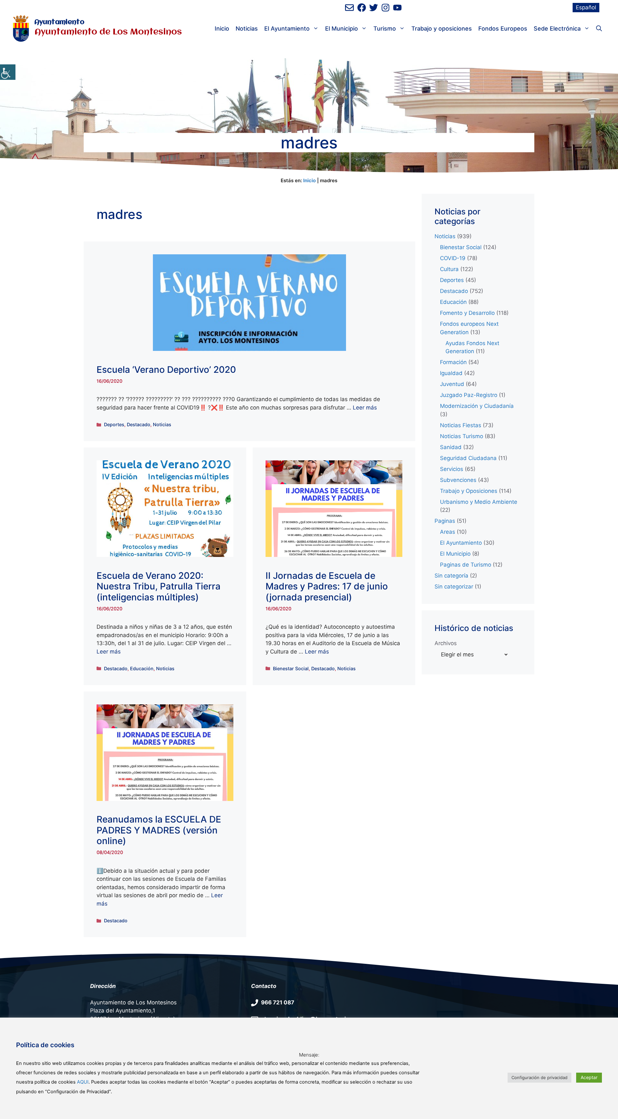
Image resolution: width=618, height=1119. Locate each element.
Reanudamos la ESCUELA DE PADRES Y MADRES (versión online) (159, 830)
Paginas (445, 521)
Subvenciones (458, 480)
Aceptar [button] (589, 1077)
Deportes (114, 424)
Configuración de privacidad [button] (539, 1077)
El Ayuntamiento (287, 28)
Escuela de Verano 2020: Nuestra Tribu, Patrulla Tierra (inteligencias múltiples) (158, 586)
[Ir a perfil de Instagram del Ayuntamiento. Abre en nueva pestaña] (385, 7)
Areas (447, 532)
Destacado (138, 424)
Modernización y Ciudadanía (477, 406)
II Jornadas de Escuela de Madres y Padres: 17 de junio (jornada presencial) (327, 586)
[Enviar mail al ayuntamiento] (349, 7)
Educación (142, 668)
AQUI (83, 1082)
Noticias (247, 28)
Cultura (449, 269)
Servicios (451, 469)
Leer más (365, 407)
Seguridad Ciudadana (468, 458)
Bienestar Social (291, 668)
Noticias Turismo (461, 436)
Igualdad (451, 373)
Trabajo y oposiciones (441, 28)
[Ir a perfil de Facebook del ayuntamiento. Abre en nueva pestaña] (362, 7)
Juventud (452, 384)
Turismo (384, 28)
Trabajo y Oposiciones (468, 491)
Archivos (446, 643)
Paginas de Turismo (465, 564)
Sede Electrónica (557, 28)
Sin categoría (451, 575)
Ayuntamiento (59, 22)
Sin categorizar (454, 586)
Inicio (222, 28)
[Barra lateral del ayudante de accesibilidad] (7, 72)
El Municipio (341, 28)
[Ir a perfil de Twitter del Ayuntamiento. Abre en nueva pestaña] (373, 7)
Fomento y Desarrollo (467, 313)
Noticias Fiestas (460, 425)
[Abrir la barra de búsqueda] (599, 28)
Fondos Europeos (502, 28)
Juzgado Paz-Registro (468, 395)
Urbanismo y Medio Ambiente (478, 502)
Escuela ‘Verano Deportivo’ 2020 (166, 369)
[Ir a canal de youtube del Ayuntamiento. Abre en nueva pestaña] (397, 7)
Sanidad (451, 447)
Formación (453, 362)
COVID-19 (452, 258)
